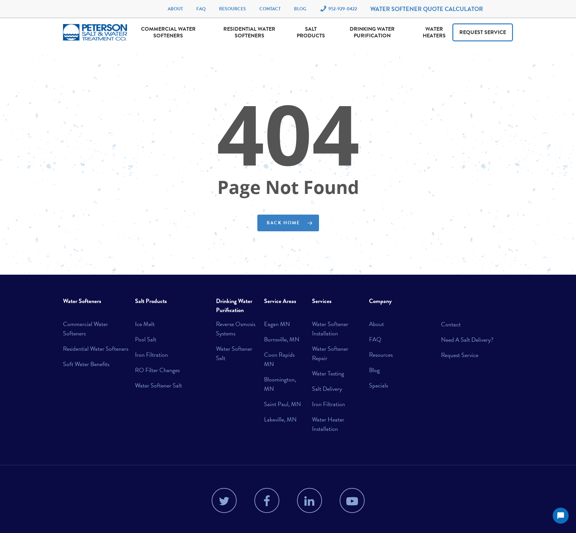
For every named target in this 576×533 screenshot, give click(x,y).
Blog (300, 8)
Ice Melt (145, 323)
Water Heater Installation (328, 424)
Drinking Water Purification (372, 32)
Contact (270, 8)
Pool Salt (145, 339)
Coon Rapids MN (279, 359)
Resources (232, 8)
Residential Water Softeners (249, 32)
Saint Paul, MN (282, 404)
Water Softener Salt (158, 385)
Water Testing (328, 373)
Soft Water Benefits (86, 363)
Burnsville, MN (281, 339)
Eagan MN (277, 323)
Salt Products (311, 32)
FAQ (201, 8)
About (175, 8)
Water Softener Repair (330, 353)
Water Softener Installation (330, 328)
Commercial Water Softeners (168, 32)
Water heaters (434, 32)
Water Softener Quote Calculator (426, 8)
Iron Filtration (151, 354)
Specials (378, 385)
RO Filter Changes (157, 369)
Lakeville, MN (280, 419)
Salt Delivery (327, 388)
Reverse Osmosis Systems (235, 328)
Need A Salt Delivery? (467, 339)
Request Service (482, 32)
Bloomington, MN (280, 384)
